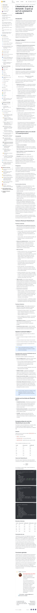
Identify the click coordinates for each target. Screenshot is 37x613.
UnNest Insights (17, 4)
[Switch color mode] (26, 1)
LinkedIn (21, 1)
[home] (5, 1)
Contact (17, 1)
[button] (25, 77)
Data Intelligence (32, 4)
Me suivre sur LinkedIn (23, 595)
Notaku (20, 609)
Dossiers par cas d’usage (25, 4)
